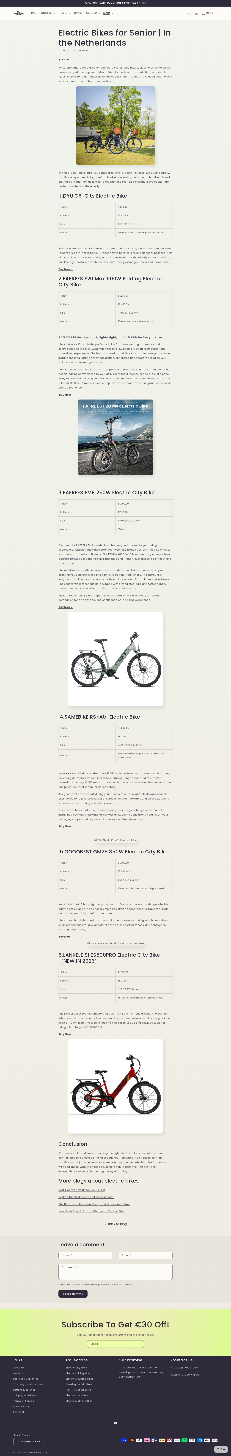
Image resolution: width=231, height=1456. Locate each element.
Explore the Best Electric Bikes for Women (86, 1197)
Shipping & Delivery (24, 1395)
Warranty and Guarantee (28, 1384)
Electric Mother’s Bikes (79, 1401)
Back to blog (117, 1224)
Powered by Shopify (38, 1452)
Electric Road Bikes (77, 1395)
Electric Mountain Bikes (79, 1378)
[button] (47, 13)
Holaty (25, 1452)
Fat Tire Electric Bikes (78, 1389)
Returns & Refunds (24, 1389)
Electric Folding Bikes (78, 1373)
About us (18, 1367)
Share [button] (65, 59)
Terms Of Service (23, 1401)
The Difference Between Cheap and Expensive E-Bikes (94, 1204)
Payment (18, 1412)
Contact (18, 1373)
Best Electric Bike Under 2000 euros (81, 1190)
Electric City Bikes (76, 1367)
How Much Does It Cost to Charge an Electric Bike (91, 1211)
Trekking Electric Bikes (79, 1384)
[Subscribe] (140, 1344)
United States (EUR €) (28, 1441)
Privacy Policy (21, 1406)
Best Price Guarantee (25, 1378)
